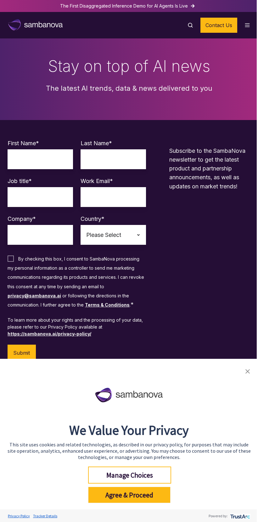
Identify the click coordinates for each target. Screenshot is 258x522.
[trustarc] (239, 516)
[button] (247, 370)
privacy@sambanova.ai (34, 295)
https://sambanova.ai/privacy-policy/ (49, 333)
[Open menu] (247, 25)
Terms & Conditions (107, 304)
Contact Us (218, 25)
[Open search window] (190, 25)
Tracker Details (45, 515)
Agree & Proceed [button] (129, 494)
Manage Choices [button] (129, 475)
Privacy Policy (19, 515)
